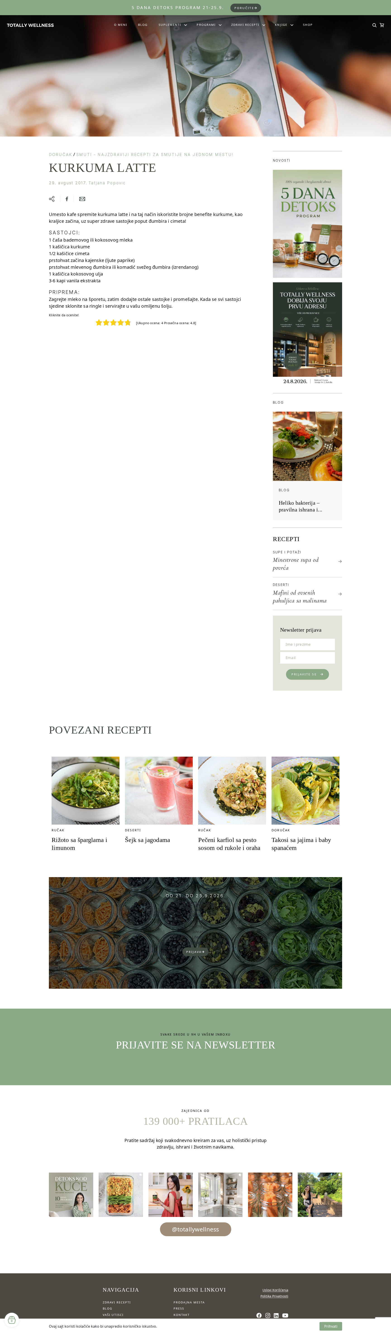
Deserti (281, 585)
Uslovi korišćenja (275, 1290)
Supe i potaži (287, 552)
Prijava (194, 952)
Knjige (281, 25)
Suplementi (170, 25)
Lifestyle (199, 937)
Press (179, 1308)
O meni (120, 25)
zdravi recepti (117, 1302)
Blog (143, 25)
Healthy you (199, 926)
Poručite (244, 8)
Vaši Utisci (113, 1315)
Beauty (199, 915)
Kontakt (182, 1315)
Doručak (60, 154)
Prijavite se (304, 674)
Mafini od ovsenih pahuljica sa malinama (300, 596)
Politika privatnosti (274, 1296)
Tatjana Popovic (107, 183)
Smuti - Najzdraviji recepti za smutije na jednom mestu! (155, 154)
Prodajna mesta (189, 1302)
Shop (308, 25)
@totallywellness (195, 1229)
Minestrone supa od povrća (295, 563)
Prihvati (330, 1326)
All (199, 909)
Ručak (58, 830)
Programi (206, 25)
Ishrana (199, 931)
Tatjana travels (199, 942)
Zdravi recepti (245, 25)
